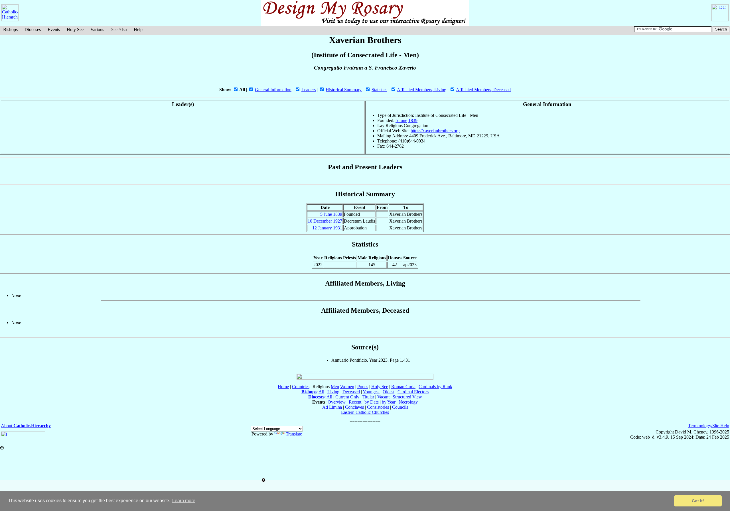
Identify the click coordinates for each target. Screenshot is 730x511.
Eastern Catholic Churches (365, 412)
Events (54, 29)
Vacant (383, 396)
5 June (401, 120)
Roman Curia (403, 386)
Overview (337, 402)
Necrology (408, 402)
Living (333, 391)
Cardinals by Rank (435, 386)
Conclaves (354, 407)
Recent (355, 402)
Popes (362, 386)
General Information (273, 89)
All (321, 391)
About (26, 425)
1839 (412, 120)
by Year (389, 402)
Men (335, 386)
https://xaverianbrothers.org (435, 130)
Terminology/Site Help (708, 425)
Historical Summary (344, 89)
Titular (368, 396)
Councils (400, 407)
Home (283, 386)
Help (138, 29)
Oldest (388, 391)
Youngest (371, 391)
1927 (337, 221)
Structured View (407, 396)
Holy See (75, 29)
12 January (322, 227)
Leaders (308, 89)
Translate (294, 433)
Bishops (10, 29)
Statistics (379, 89)
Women (347, 386)
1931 (337, 227)
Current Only (347, 396)
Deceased (351, 391)
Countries (300, 386)
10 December (320, 221)
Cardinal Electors (413, 391)
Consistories (378, 407)
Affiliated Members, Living (421, 89)
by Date (371, 402)
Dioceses (33, 29)
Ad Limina (332, 407)
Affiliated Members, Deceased (483, 89)
